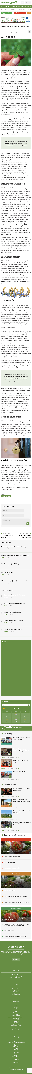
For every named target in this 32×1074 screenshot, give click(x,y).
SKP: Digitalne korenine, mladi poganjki (16, 1042)
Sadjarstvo (16, 1052)
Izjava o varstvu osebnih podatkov (16, 1017)
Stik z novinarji (16, 1013)
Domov (7, 6)
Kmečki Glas (4, 31)
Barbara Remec (16, 31)
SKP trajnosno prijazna (16, 1025)
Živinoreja (16, 1045)
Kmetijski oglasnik (16, 993)
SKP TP (16, 1027)
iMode (21, 1070)
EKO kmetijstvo (16, 1061)
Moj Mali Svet (16, 1021)
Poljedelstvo (16, 1044)
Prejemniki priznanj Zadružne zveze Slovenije (14, 547)
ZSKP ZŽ (16, 1028)
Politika (16, 1048)
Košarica (16, 1008)
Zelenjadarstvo (16, 1051)
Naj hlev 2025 (16, 1024)
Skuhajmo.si (16, 991)
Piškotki (16, 1014)
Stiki (16, 1011)
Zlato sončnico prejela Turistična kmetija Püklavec (15, 555)
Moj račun (16, 1007)
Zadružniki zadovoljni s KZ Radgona (11, 564)
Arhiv (16, 1006)
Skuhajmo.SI (16, 1023)
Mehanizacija (16, 1054)
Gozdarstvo (16, 1062)
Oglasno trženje (16, 1015)
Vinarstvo (13, 9)
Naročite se (16, 959)
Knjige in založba (16, 989)
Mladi (6, 9)
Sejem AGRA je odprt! (7, 572)
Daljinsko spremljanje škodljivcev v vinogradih (14, 581)
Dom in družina (16, 1058)
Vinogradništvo (16, 1057)
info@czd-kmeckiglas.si (16, 977)
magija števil (6, 496)
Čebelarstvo (16, 1047)
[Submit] (27, 523)
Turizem (16, 1049)
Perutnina (22, 9)
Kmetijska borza (16, 994)
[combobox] (16, 705)
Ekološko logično (16, 1030)
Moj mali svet (16, 990)
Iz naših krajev (16, 1059)
